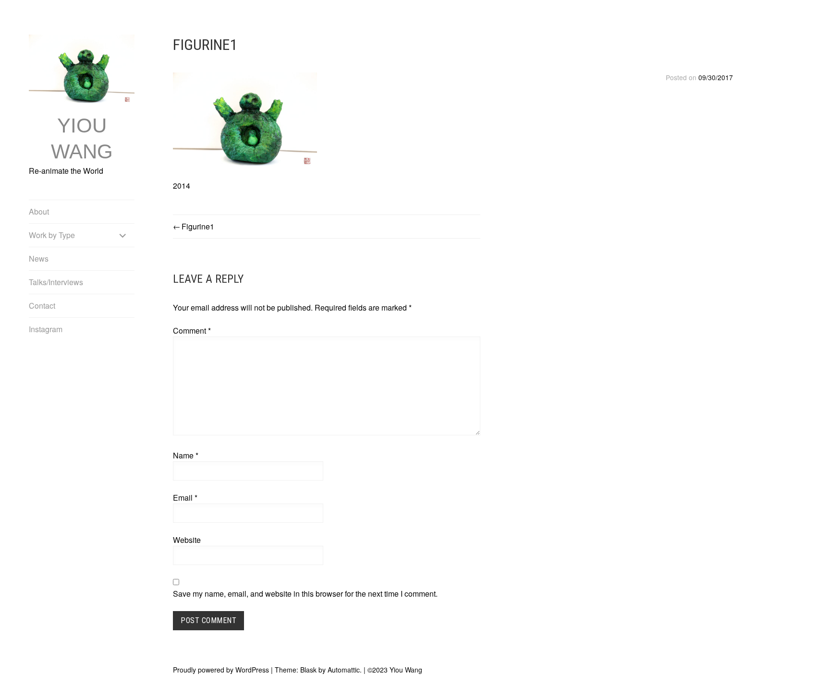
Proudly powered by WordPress (221, 669)
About (39, 211)
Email (185, 497)
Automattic (344, 669)
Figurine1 (198, 226)
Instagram (45, 329)
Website (187, 539)
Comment (192, 330)
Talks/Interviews (56, 282)
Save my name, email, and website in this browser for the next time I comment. (305, 593)
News (39, 258)
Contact (42, 305)
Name (185, 455)
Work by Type (52, 234)
